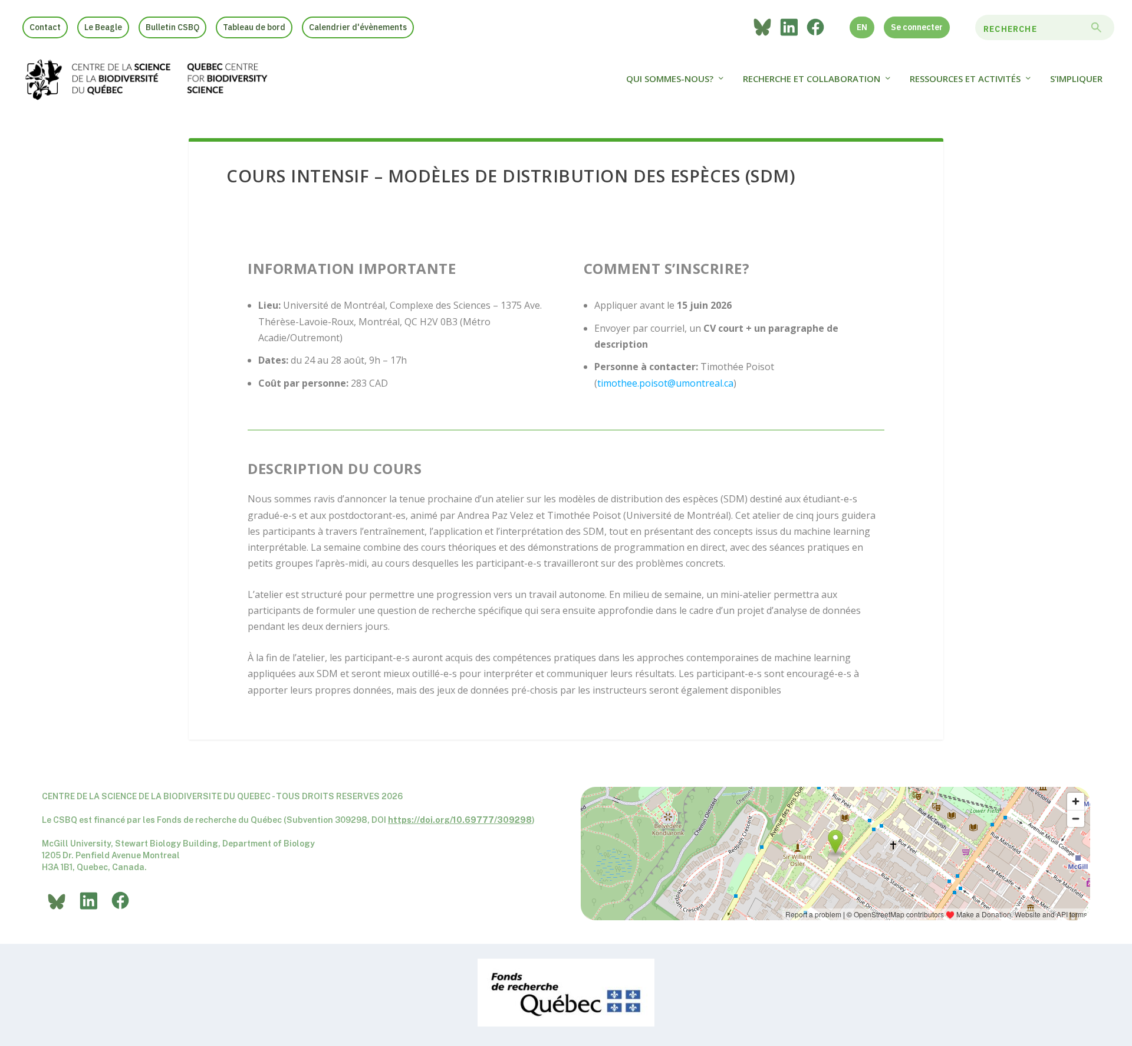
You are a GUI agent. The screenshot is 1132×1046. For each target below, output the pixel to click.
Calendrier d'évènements (358, 27)
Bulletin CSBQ (172, 27)
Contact (45, 27)
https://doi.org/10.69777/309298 (460, 820)
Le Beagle (103, 27)
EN (862, 27)
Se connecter (917, 27)
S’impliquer (1076, 79)
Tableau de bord (254, 27)
